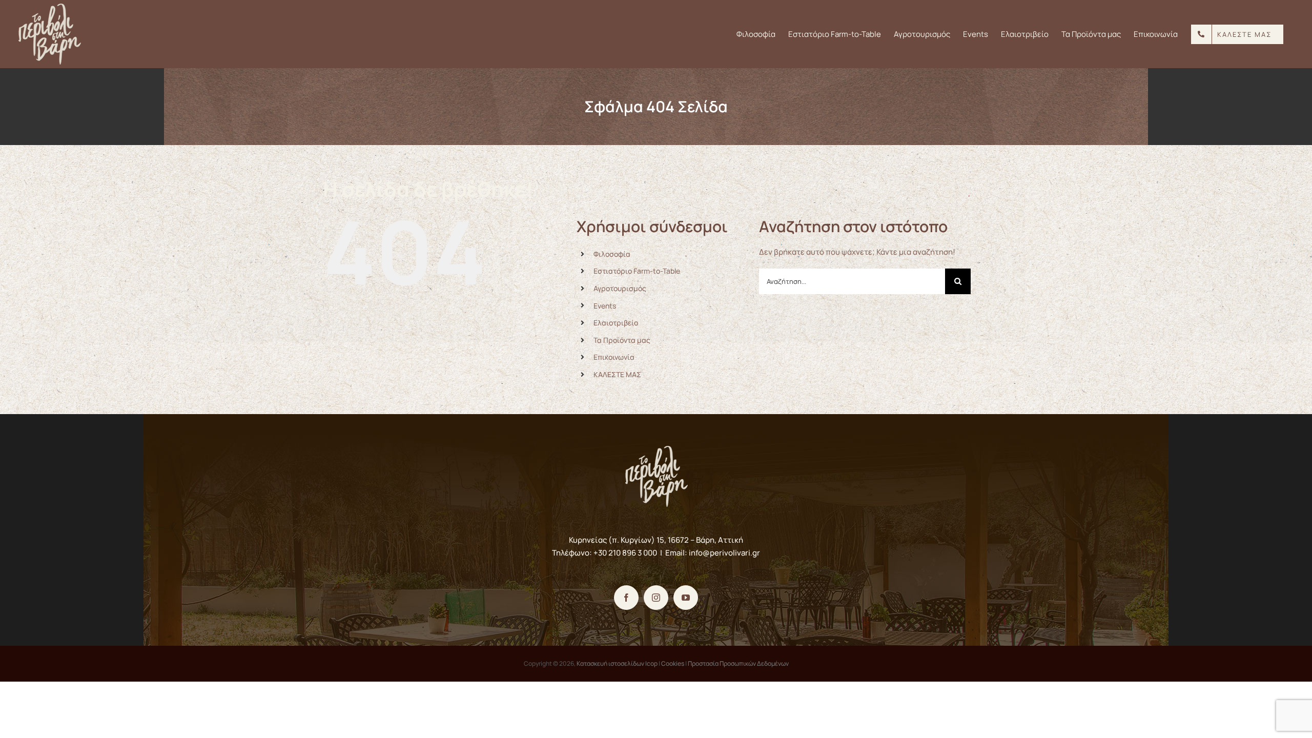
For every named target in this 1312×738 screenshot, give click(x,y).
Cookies (672, 663)
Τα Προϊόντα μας (621, 340)
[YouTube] (685, 597)
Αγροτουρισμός (619, 288)
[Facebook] (626, 597)
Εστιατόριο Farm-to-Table (636, 271)
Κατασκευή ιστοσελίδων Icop (617, 663)
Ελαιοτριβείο (615, 322)
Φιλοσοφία (611, 254)
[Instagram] (656, 597)
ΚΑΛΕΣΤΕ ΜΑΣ (617, 374)
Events (604, 306)
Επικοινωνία (613, 357)
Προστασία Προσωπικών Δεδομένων (738, 663)
